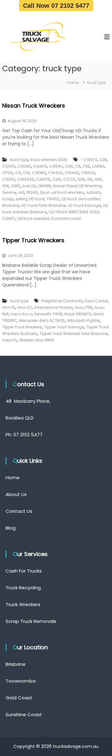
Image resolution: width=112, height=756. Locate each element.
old (21, 192)
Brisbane (16, 664)
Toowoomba (20, 681)
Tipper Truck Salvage (64, 327)
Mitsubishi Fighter (83, 320)
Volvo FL (9, 340)
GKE (98, 179)
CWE (56, 179)
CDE (103, 159)
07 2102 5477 (28, 434)
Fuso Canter (96, 301)
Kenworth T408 (48, 314)
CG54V (56, 166)
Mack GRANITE (77, 314)
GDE (81, 179)
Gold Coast (19, 697)
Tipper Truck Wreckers (33, 240)
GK (89, 179)
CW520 (88, 172)
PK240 (32, 192)
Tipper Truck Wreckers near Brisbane (74, 333)
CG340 (9, 166)
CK (78, 166)
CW (26, 172)
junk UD (29, 185)
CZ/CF (69, 179)
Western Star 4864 (36, 340)
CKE (86, 166)
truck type (19, 159)
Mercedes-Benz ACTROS (42, 320)
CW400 (55, 172)
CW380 (39, 172)
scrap (7, 199)
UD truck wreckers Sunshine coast (49, 218)
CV (18, 172)
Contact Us (19, 511)
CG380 (24, 166)
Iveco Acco (21, 314)
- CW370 (89, 159)
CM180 (98, 166)
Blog (11, 528)
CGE (69, 166)
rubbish (93, 192)
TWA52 (52, 199)
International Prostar (53, 307)
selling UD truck (30, 199)
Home (13, 477)
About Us (16, 494)
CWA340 (25, 179)
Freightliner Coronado (62, 301)
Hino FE (8, 307)
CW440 (72, 172)
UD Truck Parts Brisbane (43, 205)
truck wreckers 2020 (49, 159)
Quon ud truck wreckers (62, 192)
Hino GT (24, 307)
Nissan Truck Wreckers (33, 105)
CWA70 (43, 179)
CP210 (7, 172)
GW (5, 185)
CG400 (40, 166)
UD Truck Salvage (84, 205)
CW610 (8, 179)
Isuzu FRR (83, 307)
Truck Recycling (23, 587)
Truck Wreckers (23, 604)
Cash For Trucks (24, 571)
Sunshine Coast (24, 714)
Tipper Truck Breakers (22, 327)
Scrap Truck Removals (31, 621)
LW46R (44, 185)
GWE (15, 185)
